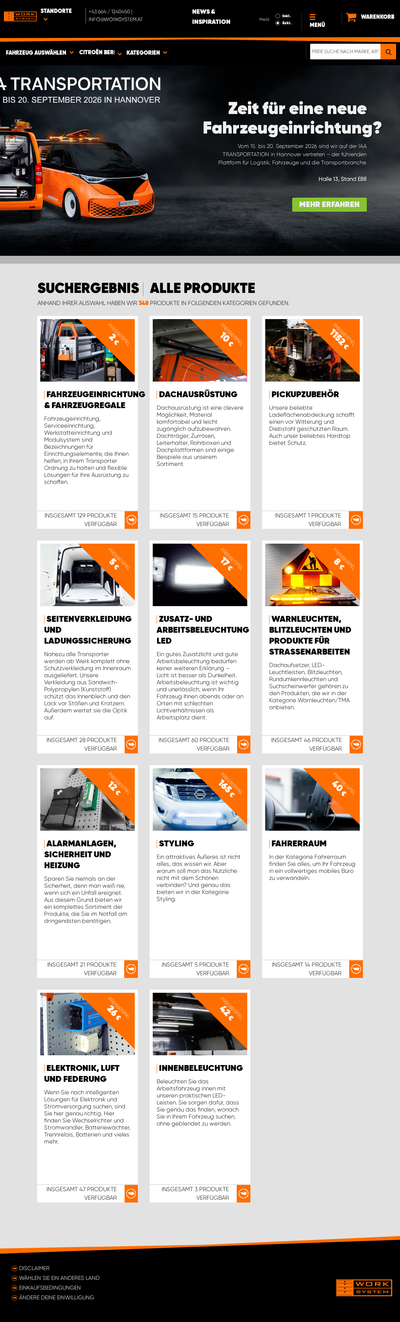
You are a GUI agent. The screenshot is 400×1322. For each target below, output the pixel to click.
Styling (176, 844)
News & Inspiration (211, 17)
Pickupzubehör (305, 395)
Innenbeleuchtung (201, 1068)
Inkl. (286, 16)
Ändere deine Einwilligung (56, 1297)
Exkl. (286, 23)
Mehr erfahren (329, 205)
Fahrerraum (299, 844)
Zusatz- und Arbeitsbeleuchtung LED (203, 630)
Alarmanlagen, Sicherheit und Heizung (80, 855)
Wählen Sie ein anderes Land (59, 1278)
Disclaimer (34, 1268)
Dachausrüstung (198, 395)
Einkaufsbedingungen (50, 1288)
